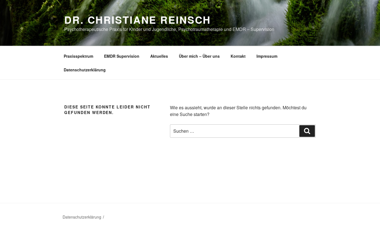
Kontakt (238, 56)
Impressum (266, 56)
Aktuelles (159, 56)
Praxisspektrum (78, 56)
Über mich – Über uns (199, 56)
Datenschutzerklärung (85, 69)
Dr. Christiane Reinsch (137, 19)
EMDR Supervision (121, 56)
